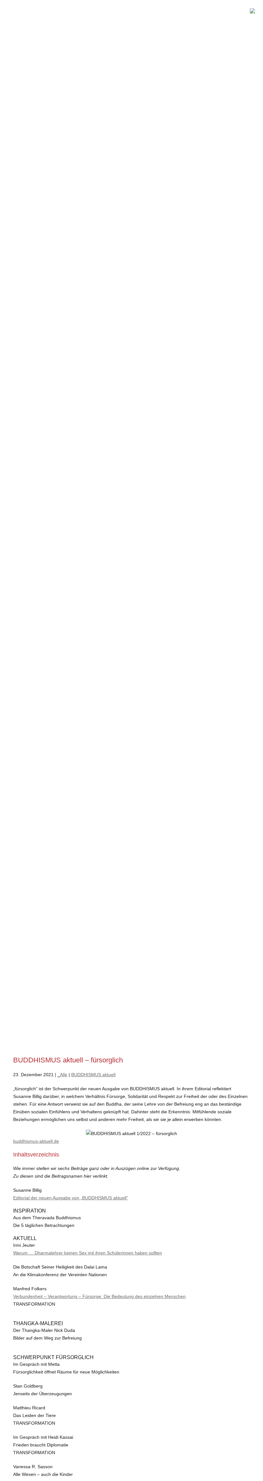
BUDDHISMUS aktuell (93, 1074)
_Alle (62, 1074)
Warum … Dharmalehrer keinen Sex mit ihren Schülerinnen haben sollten (87, 1252)
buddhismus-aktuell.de (36, 1141)
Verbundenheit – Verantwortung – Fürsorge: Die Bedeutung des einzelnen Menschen (99, 1296)
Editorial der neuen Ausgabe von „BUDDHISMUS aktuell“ (70, 1197)
